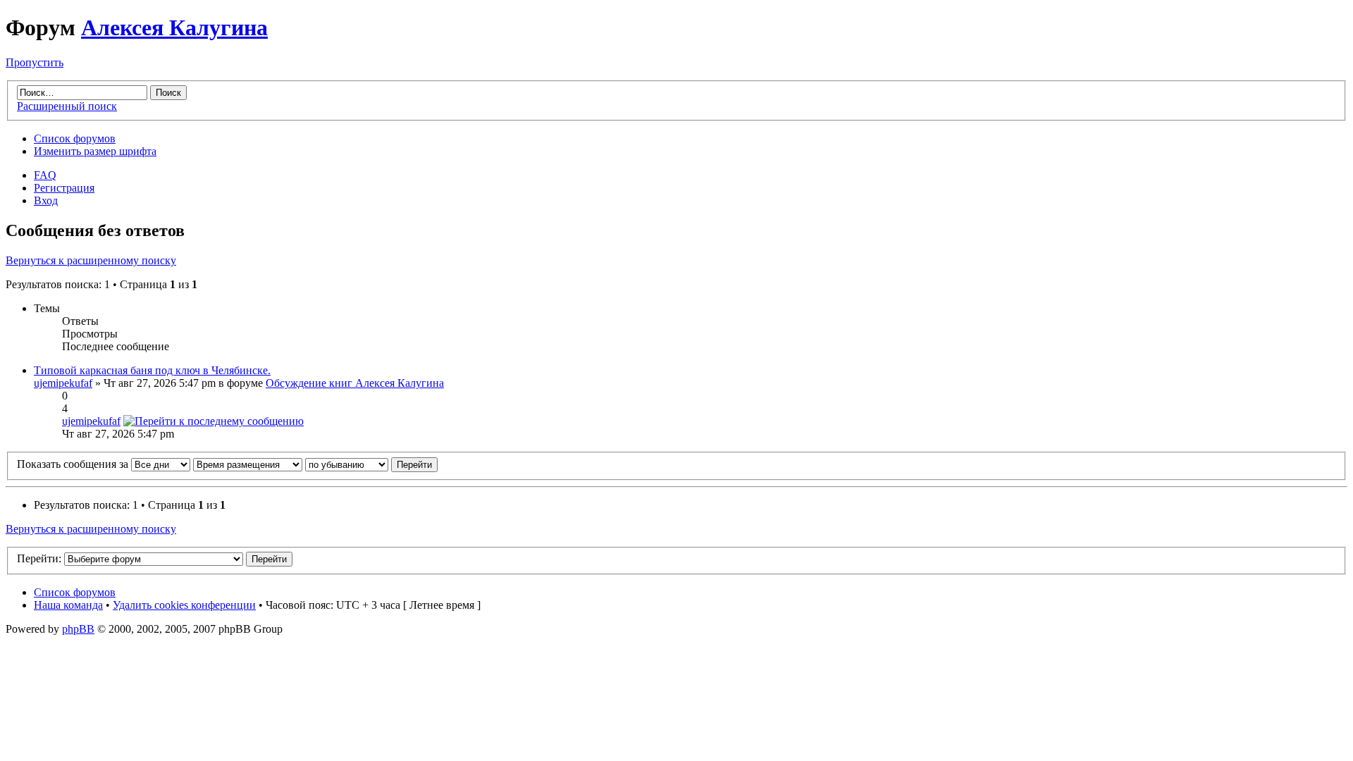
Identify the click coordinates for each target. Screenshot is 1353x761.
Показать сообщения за (74, 464)
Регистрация (64, 188)
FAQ (45, 175)
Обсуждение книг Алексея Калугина (355, 383)
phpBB (78, 629)
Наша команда (68, 605)
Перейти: (39, 558)
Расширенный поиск (67, 106)
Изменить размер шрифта (95, 151)
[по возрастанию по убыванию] (371, 464)
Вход (46, 200)
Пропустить (34, 62)
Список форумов (75, 138)
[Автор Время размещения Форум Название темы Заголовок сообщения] (247, 464)
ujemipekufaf (63, 383)
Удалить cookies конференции (184, 605)
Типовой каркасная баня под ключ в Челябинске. (152, 370)
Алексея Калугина (174, 27)
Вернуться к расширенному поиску (91, 260)
